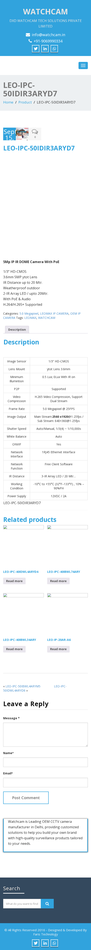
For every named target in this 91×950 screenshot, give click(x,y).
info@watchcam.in (48, 34)
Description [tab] (17, 330)
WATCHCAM (46, 318)
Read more (14, 581)
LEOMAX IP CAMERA (54, 313)
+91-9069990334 (48, 41)
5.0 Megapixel (28, 313)
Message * (11, 718)
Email (8, 773)
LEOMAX (30, 318)
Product (25, 102)
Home (8, 102)
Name (8, 753)
